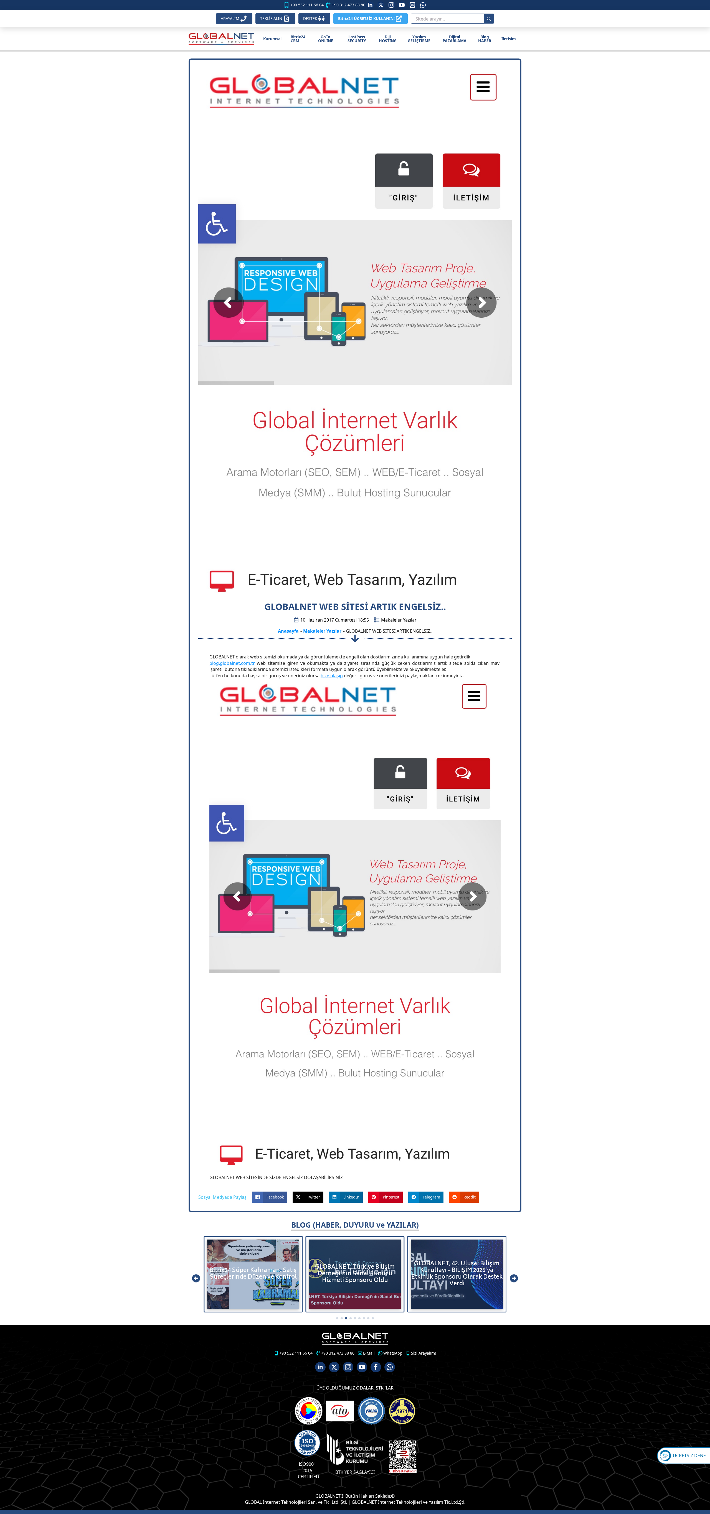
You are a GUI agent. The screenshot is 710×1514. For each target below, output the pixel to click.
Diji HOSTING (388, 39)
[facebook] (376, 1367)
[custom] (380, 5)
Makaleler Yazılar (399, 620)
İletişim (508, 39)
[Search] (489, 19)
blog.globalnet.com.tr (232, 663)
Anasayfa (288, 631)
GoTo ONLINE (325, 39)
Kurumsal (272, 39)
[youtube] (401, 5)
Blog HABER (484, 39)
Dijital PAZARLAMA (454, 39)
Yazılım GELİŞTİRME (419, 39)
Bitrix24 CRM (298, 39)
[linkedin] (370, 5)
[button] (196, 1278)
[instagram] (391, 5)
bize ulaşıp (332, 676)
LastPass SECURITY (357, 39)
